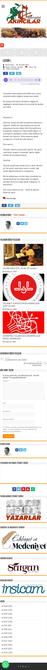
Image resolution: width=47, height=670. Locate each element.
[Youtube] (28, 489)
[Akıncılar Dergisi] (23, 13)
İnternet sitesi (8, 419)
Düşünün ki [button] (7, 117)
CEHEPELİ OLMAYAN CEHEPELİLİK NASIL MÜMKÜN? (21, 337)
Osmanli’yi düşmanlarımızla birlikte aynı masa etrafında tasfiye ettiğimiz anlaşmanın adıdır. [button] (22, 94)
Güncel (13, 67)
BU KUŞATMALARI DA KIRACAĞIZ (33, 363)
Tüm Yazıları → (20, 215)
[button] (23, 67)
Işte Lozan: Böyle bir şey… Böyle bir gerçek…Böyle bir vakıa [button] (22, 191)
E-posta (6, 411)
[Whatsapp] (33, 489)
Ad (4, 403)
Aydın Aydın (9, 65)
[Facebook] (14, 489)
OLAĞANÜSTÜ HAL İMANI (15, 359)
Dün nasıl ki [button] (8, 144)
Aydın (8, 67)
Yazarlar (20, 67)
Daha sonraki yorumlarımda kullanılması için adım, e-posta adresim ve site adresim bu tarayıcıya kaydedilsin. (22, 429)
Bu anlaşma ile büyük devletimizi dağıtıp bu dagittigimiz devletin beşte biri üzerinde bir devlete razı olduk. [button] (23, 104)
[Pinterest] (23, 489)
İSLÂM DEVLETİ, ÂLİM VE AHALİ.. (21, 268)
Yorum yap (32, 67)
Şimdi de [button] (6, 160)
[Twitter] (19, 489)
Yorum (6, 381)
